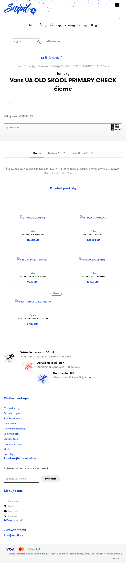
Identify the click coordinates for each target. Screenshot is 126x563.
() (51, 58)
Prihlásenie (53, 41)
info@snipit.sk (13, 535)
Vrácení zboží (11, 438)
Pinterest (13, 516)
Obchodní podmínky (15, 428)
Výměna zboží (11, 433)
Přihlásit (50, 478)
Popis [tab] (37, 153)
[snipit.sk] (20, 9)
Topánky (30, 66)
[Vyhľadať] (39, 42)
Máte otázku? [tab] (56, 153)
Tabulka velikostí (13, 418)
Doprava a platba (13, 413)
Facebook (13, 500)
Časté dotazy (11, 408)
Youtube (12, 511)
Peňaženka (10, 423)
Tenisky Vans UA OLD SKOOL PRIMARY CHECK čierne (80, 66)
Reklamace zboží (13, 443)
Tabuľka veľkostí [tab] (82, 153)
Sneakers (43, 66)
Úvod (19, 66)
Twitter (11, 506)
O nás (7, 448)
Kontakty (9, 454)
